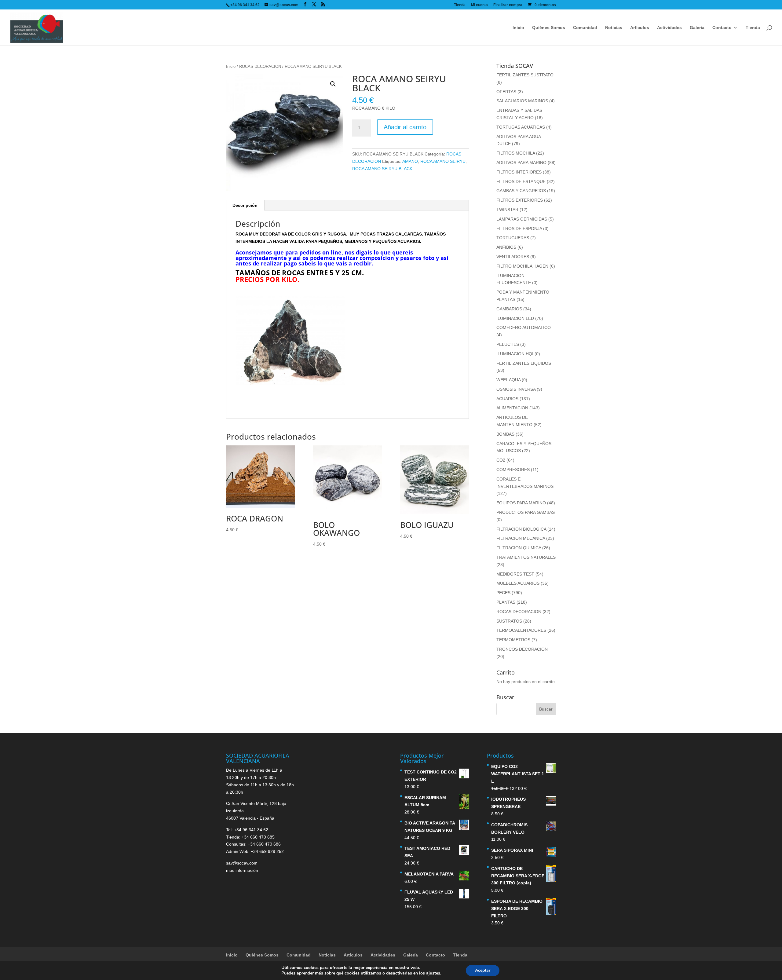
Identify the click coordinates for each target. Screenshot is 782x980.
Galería (697, 27)
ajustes (433, 973)
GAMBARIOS (509, 308)
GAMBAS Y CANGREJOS (521, 190)
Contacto (722, 27)
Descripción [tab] (245, 205)
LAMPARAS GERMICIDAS (521, 219)
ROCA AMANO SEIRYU (443, 161)
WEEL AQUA (508, 379)
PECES (503, 592)
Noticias (613, 27)
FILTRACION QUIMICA (518, 547)
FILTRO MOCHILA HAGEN (522, 266)
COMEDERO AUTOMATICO (523, 327)
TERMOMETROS (513, 639)
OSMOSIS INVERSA (515, 389)
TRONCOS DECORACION (522, 649)
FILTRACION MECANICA (520, 538)
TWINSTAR (507, 209)
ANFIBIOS (506, 247)
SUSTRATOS (509, 621)
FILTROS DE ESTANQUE (521, 181)
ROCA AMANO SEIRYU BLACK (382, 168)
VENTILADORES (512, 256)
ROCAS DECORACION (260, 66)
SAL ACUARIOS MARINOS (522, 100)
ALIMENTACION (512, 407)
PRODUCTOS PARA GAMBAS (525, 512)
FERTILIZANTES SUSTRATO (525, 74)
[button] (332, 84)
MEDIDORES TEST (515, 574)
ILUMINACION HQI (514, 353)
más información (242, 870)
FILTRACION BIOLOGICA (521, 529)
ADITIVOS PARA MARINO (521, 162)
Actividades (669, 27)
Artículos (639, 27)
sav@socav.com (242, 863)
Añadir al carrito (405, 127)
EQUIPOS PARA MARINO (521, 502)
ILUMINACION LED (515, 318)
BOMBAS (505, 434)
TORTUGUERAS (512, 237)
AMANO (410, 161)
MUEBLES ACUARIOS (517, 583)
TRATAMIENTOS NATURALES (526, 557)
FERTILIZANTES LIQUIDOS (523, 363)
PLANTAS (505, 602)
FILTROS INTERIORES (519, 172)
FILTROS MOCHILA (515, 153)
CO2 (500, 460)
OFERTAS (506, 91)
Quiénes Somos (548, 27)
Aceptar (482, 970)
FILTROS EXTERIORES (519, 200)
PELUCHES (507, 344)
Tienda (460, 5)
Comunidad (585, 27)
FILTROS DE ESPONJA (519, 228)
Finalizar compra (507, 5)
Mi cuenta (479, 5)
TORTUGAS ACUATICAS (520, 127)
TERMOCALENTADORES (521, 630)
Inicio (518, 27)
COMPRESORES (513, 469)
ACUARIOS (507, 398)
